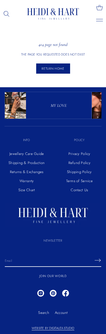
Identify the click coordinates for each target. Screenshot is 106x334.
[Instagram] (40, 293)
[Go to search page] (6, 14)
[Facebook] (65, 293)
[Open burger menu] (99, 20)
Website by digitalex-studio (53, 328)
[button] (6, 14)
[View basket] (99, 7)
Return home (53, 68)
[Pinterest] (53, 293)
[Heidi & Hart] (53, 14)
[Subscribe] (97, 260)
